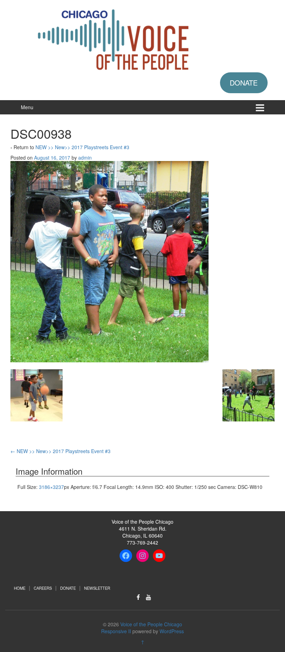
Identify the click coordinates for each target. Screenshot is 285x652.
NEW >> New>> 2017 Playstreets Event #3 (82, 147)
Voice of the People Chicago (151, 624)
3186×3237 (51, 486)
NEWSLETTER (97, 588)
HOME (19, 588)
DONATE (244, 83)
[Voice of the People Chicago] (142, 38)
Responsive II (116, 631)
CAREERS (43, 588)
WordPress (172, 631)
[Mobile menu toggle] (260, 107)
